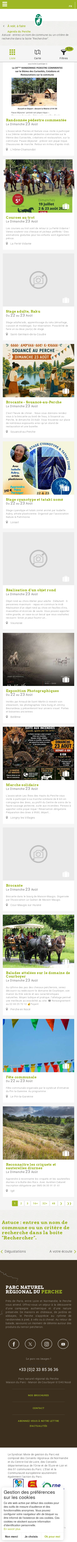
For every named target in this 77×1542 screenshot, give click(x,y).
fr (70, 6)
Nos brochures (38, 1395)
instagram (46, 1344)
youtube (63, 1344)
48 (53, 1203)
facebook (13, 1344)
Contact (38, 1408)
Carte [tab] (37, 58)
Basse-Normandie (32, 1485)
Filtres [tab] (64, 58)
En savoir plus (12, 1529)
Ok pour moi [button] (52, 1536)
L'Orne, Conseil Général (53, 1485)
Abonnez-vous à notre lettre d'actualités (38, 1423)
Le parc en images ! (38, 1358)
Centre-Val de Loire (18, 1485)
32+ (44, 1203)
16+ (35, 1203)
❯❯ (69, 1203)
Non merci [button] (11, 1536)
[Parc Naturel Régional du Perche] (38, 20)
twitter (30, 1344)
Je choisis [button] (31, 1536)
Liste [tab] (12, 58)
